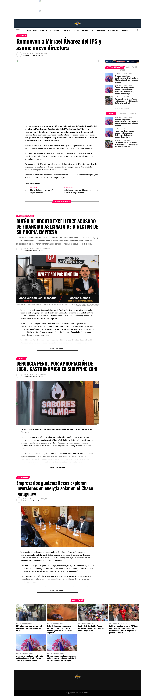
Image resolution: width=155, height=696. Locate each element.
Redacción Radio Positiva (34, 55)
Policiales (124, 30)
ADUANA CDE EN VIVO (88, 30)
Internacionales (55, 30)
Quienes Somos (32, 30)
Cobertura (43, 30)
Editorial (76, 30)
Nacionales (101, 30)
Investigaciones (113, 30)
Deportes (67, 30)
